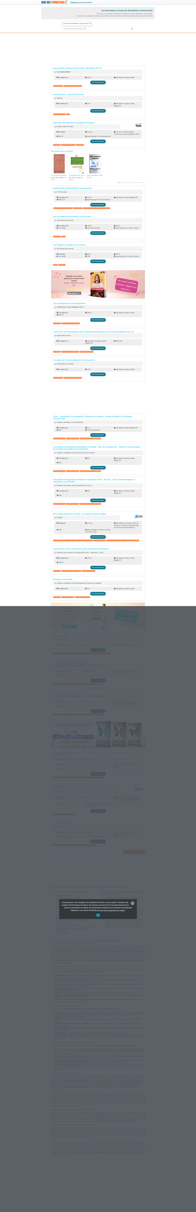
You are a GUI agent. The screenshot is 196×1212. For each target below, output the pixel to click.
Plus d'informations (98, 82)
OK (98, 915)
